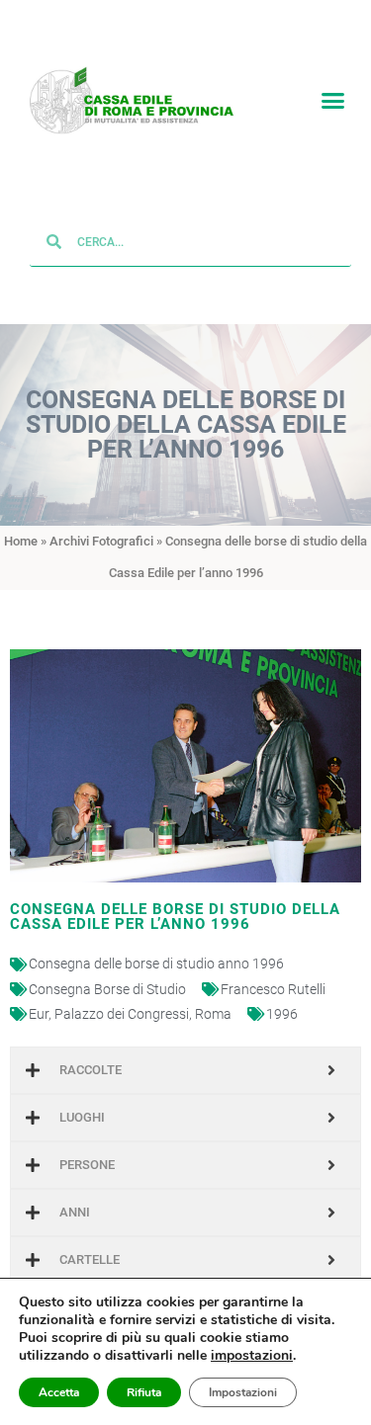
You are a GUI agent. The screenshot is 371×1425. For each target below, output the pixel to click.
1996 (282, 1014)
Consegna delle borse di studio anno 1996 (156, 964)
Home (21, 542)
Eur (38, 1014)
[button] (333, 101)
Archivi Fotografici (101, 542)
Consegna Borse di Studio (107, 989)
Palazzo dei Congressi (121, 1014)
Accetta (59, 1392)
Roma (213, 1014)
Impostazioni (243, 1392)
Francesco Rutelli (273, 989)
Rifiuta (144, 1392)
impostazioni (252, 1356)
